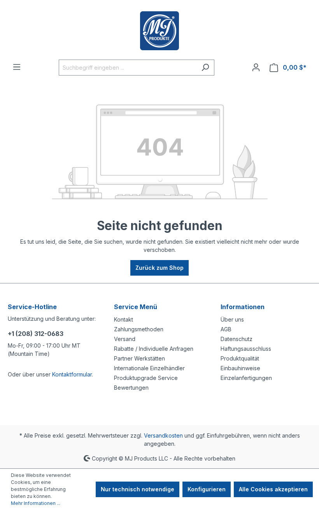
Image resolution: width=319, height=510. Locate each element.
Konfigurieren (207, 489)
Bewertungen (131, 387)
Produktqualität (240, 358)
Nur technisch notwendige (137, 489)
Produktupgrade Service (146, 378)
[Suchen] (205, 68)
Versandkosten (163, 435)
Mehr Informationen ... (35, 503)
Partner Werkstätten (139, 358)
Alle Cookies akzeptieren (273, 489)
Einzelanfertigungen (246, 378)
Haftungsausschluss (246, 348)
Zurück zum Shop (159, 267)
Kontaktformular (72, 374)
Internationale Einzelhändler (149, 368)
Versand (124, 339)
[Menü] (17, 67)
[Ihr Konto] (256, 67)
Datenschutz (236, 339)
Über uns (232, 319)
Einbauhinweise (240, 368)
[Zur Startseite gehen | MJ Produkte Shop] (159, 30)
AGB (226, 329)
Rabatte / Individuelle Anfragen (153, 348)
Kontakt (123, 319)
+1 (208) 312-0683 (35, 334)
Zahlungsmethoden (138, 329)
